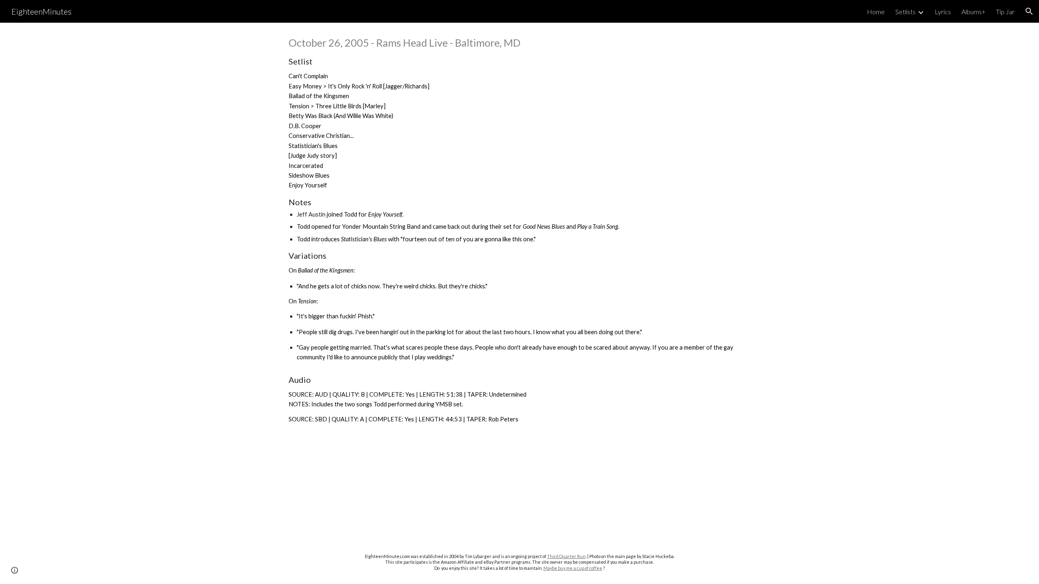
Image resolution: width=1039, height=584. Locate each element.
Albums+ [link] (973, 11)
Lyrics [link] (943, 11)
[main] (519, 229)
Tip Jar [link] (1005, 11)
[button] (1029, 11)
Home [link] (876, 11)
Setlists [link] (905, 11)
